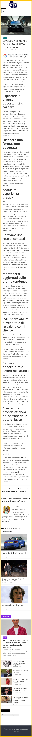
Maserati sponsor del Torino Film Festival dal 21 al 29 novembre (14, 580)
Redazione (4, 720)
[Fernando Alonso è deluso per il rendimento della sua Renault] (14, 587)
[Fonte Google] (16, 55)
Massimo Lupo (18, 50)
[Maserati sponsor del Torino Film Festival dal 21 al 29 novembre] (14, 561)
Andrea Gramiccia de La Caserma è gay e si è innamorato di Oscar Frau (14, 490)
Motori (5, 37)
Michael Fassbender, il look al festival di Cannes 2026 (20, 689)
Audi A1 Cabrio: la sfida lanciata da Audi (14, 554)
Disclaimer (14, 720)
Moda (4, 637)
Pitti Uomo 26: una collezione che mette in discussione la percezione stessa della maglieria (15, 643)
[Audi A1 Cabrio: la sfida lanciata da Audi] (14, 535)
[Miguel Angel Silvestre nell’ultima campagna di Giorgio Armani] (6, 661)
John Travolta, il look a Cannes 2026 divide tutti (21, 671)
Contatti (9, 720)
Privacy (20, 720)
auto (22, 458)
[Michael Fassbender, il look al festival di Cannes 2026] (6, 688)
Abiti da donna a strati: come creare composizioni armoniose (20, 681)
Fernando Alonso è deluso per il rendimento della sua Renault (13, 606)
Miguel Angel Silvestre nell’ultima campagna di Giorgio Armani (19, 663)
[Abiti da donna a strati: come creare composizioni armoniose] (6, 678)
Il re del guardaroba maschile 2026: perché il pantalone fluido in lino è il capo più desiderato (20, 700)
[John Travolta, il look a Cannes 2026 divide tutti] (6, 670)
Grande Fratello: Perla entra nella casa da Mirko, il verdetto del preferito (16, 500)
